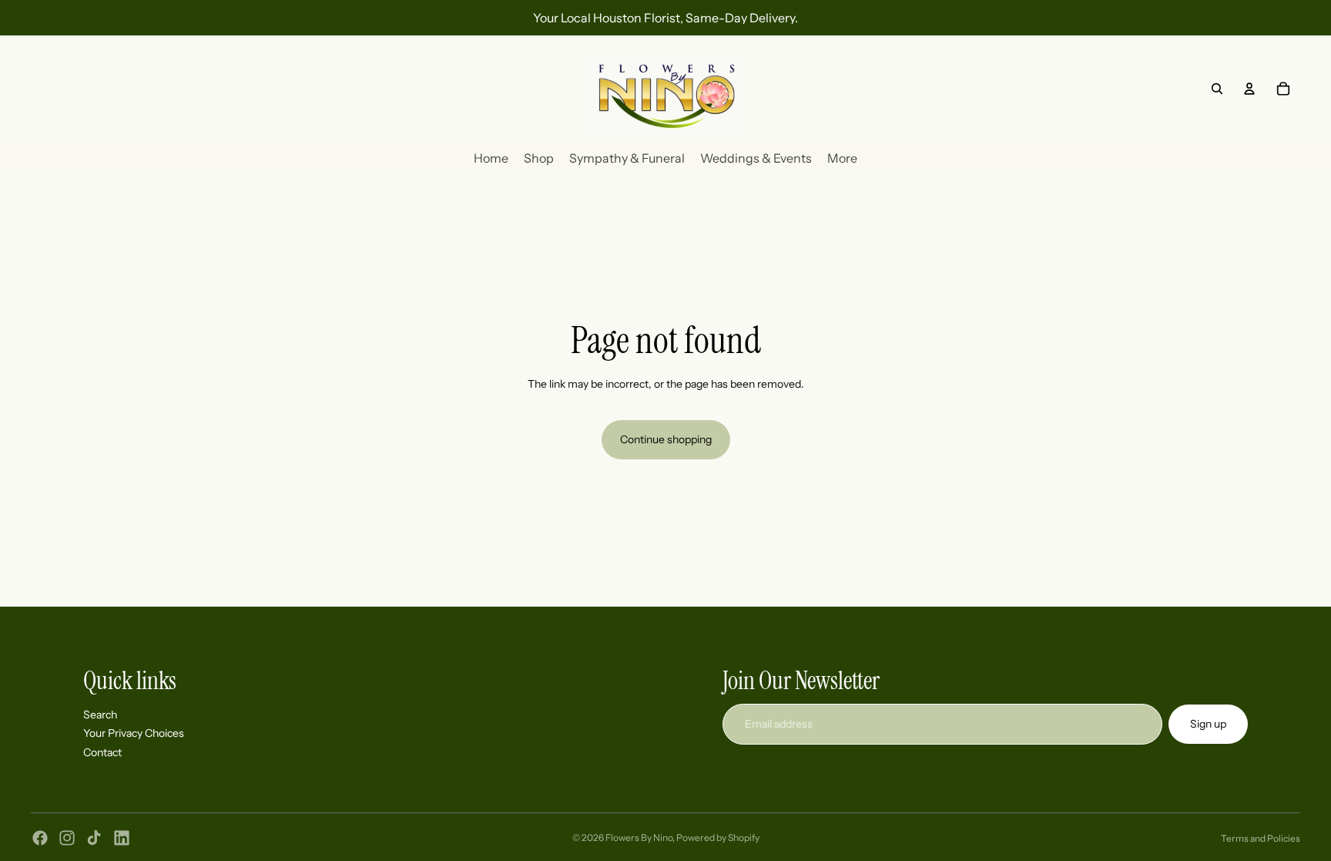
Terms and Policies (1260, 838)
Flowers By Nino (638, 837)
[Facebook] (40, 838)
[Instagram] (67, 838)
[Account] (1249, 89)
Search (100, 714)
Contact (102, 751)
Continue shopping (666, 439)
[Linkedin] (121, 838)
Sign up (1208, 723)
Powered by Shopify (717, 837)
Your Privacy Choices (133, 733)
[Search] (1217, 89)
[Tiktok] (94, 838)
